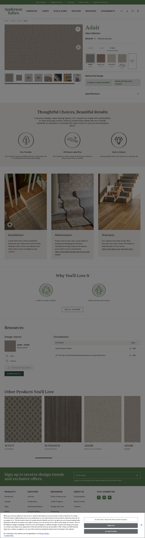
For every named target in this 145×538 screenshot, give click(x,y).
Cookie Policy (9, 536)
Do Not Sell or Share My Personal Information (111, 520)
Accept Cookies (111, 531)
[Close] (141, 525)
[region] (72, 525)
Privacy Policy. (44, 533)
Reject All (111, 525)
